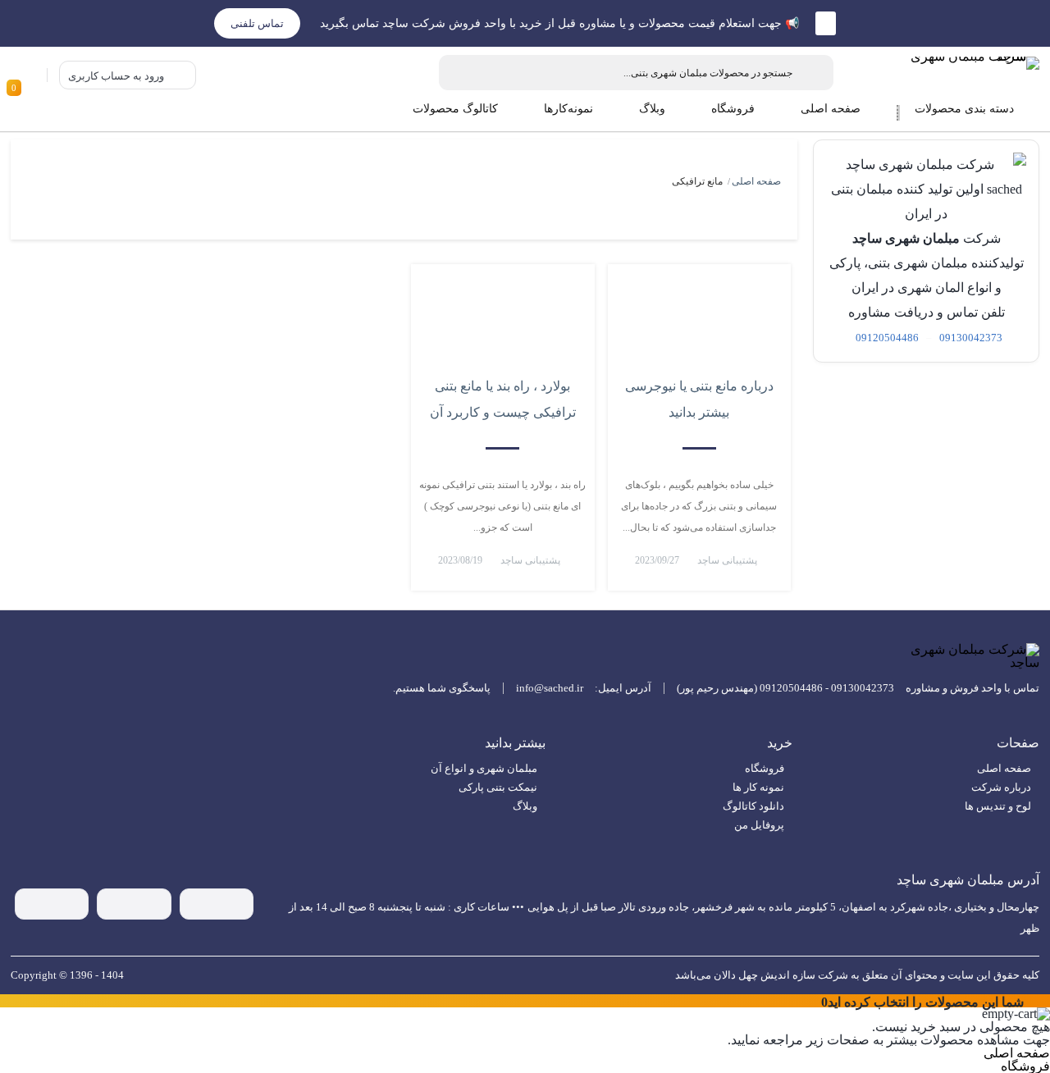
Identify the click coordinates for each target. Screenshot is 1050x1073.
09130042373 (970, 337)
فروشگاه (764, 768)
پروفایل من (759, 825)
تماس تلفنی (257, 23)
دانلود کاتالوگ (753, 806)
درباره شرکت (1001, 787)
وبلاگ (525, 806)
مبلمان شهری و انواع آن (484, 768)
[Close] (814, 1000)
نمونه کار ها (758, 787)
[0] (29, 75)
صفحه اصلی (756, 181)
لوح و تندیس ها (998, 806)
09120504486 (887, 337)
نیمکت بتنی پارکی (498, 787)
